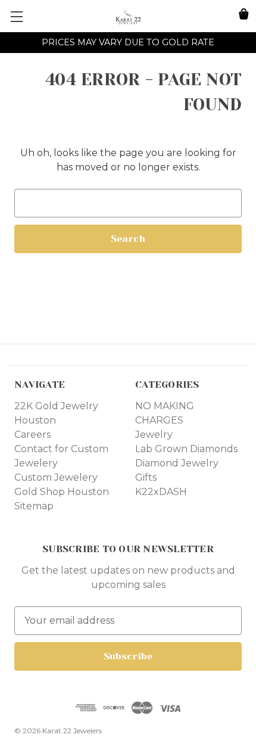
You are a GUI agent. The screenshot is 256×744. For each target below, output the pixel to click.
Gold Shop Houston (61, 491)
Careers (32, 434)
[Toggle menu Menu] (16, 16)
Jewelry (154, 434)
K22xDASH (161, 491)
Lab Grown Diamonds (186, 449)
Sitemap (34, 506)
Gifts (146, 477)
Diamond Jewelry (176, 463)
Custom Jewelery (56, 477)
